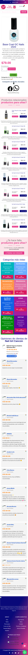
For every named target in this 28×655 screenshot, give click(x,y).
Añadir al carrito (11, 68)
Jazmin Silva (10, 524)
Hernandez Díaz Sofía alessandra (16, 397)
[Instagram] (12, 653)
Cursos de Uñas (7, 626)
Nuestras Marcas (7, 628)
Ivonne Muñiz (10, 488)
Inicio (7, 619)
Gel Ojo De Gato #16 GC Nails (18, 204)
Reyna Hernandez (12, 379)
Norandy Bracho (11, 506)
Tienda (7, 621)
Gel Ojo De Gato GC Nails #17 (18, 188)
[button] (14, 7)
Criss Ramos (10, 470)
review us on (10, 356)
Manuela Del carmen (12, 579)
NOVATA (9, 434)
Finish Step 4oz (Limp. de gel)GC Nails (19, 111)
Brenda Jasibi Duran (12, 415)
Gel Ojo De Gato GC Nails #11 (18, 219)
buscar (24, 11)
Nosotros (7, 630)
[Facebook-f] (9, 653)
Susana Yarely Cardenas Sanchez (16, 543)
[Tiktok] (18, 653)
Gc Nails (16, 77)
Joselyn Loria (10, 452)
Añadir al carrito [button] (15, 116)
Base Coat (10, 77)
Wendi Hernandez (12, 361)
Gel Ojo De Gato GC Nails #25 (18, 141)
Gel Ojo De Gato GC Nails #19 (18, 157)
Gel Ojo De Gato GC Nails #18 (18, 173)
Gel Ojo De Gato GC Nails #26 (18, 126)
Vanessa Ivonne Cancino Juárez (16, 561)
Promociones (7, 624)
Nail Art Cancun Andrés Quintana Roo (14, 346)
